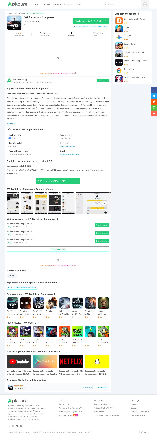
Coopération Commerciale (140, 411)
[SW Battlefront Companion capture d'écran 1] (27, 203)
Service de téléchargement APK (70, 411)
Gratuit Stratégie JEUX (67, 146)
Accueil (9, 13)
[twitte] (17, 426)
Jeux (15, 13)
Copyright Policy (69, 432)
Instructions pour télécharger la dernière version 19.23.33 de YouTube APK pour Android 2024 (19, 372)
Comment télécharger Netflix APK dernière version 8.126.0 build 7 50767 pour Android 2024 (71, 372)
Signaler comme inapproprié (69, 154)
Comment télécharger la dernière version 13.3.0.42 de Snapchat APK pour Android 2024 (97, 372)
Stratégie (22, 13)
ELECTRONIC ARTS (32, 21)
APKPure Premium (66, 415)
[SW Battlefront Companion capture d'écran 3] (54, 203)
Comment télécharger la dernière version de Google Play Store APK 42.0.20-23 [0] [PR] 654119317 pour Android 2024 (45, 372)
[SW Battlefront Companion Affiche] (13, 203)
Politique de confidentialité (54, 432)
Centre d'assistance (138, 415)
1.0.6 (13, 138)
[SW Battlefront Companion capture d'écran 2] (41, 203)
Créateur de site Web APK (103, 408)
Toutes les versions (58, 249)
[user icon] (145, 4)
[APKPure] (17, 4)
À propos (134, 404)
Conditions (79, 432)
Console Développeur (101, 404)
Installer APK (64, 404)
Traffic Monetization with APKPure (106, 415)
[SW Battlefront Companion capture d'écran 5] (93, 203)
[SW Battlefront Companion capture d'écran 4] (68, 203)
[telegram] (9, 426)
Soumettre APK (99, 411)
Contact (133, 408)
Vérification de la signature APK (70, 408)
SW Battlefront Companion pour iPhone (23, 287)
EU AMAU (87, 432)
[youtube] (20, 426)
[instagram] (13, 426)
